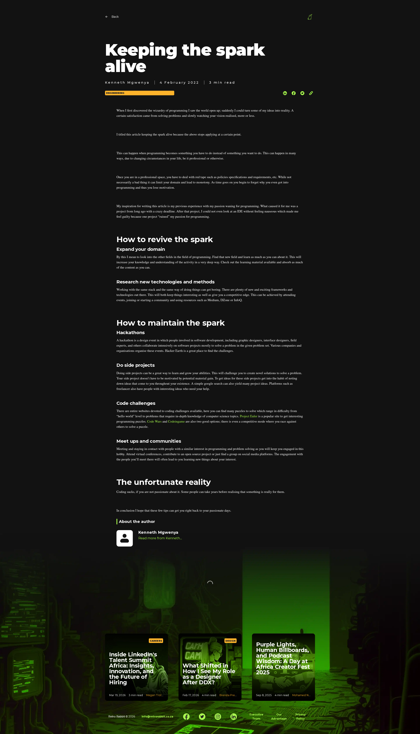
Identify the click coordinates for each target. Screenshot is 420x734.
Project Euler (248, 416)
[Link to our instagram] (218, 716)
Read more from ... (160, 538)
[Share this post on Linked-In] (285, 93)
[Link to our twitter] (202, 716)
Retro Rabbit (116, 716)
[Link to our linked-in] (233, 716)
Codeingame (176, 421)
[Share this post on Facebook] (294, 93)
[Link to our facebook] (186, 716)
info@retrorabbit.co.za (157, 716)
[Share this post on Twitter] (302, 93)
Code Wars (154, 421)
